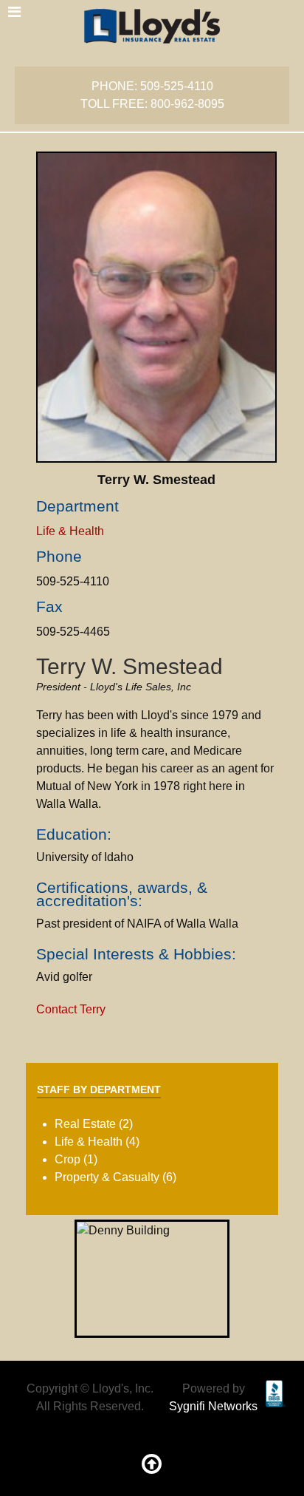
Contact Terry (71, 1009)
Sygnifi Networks (213, 1406)
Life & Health (70, 531)
